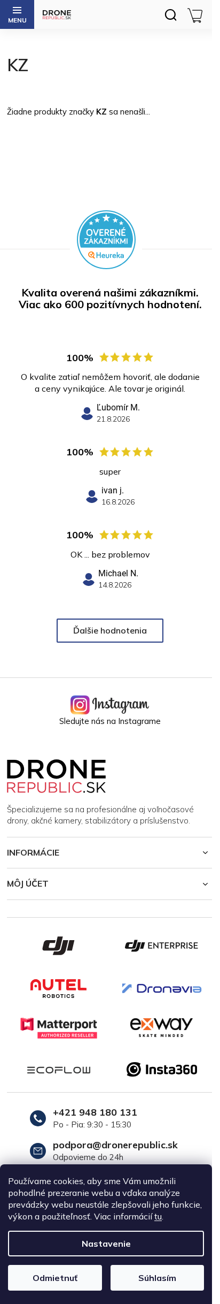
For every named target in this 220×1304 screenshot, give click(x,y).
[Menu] (17, 14)
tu (158, 1216)
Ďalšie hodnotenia (110, 630)
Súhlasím (157, 1277)
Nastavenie (106, 1243)
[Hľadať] (170, 14)
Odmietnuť (55, 1277)
